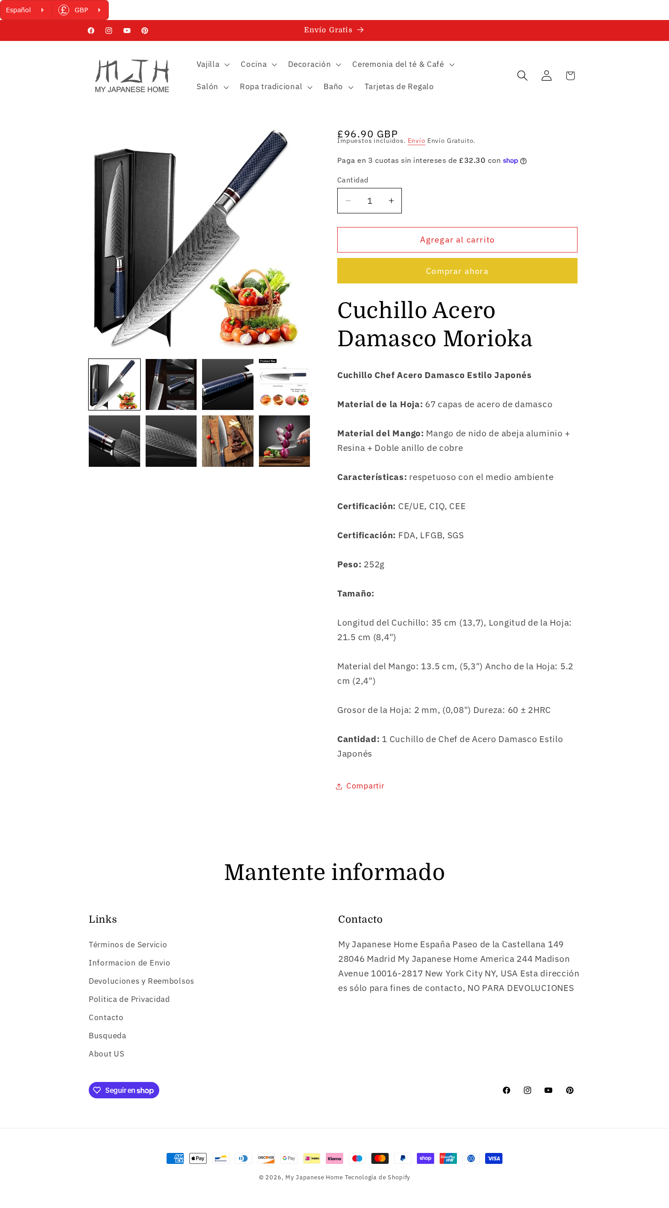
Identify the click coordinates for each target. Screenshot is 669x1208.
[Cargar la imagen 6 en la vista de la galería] (171, 441)
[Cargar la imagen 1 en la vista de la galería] (114, 384)
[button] (212, 64)
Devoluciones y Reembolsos (141, 981)
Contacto (106, 1017)
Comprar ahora (457, 271)
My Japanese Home (314, 1177)
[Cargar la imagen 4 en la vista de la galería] (284, 384)
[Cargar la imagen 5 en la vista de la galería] (114, 441)
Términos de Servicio (128, 945)
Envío (417, 140)
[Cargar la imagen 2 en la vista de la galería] (171, 384)
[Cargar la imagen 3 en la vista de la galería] (227, 384)
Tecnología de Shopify (378, 1177)
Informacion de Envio (129, 963)
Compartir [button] (365, 786)
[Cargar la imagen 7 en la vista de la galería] (227, 441)
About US (107, 1054)
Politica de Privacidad (129, 999)
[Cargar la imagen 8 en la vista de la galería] (284, 441)
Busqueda (108, 1036)
